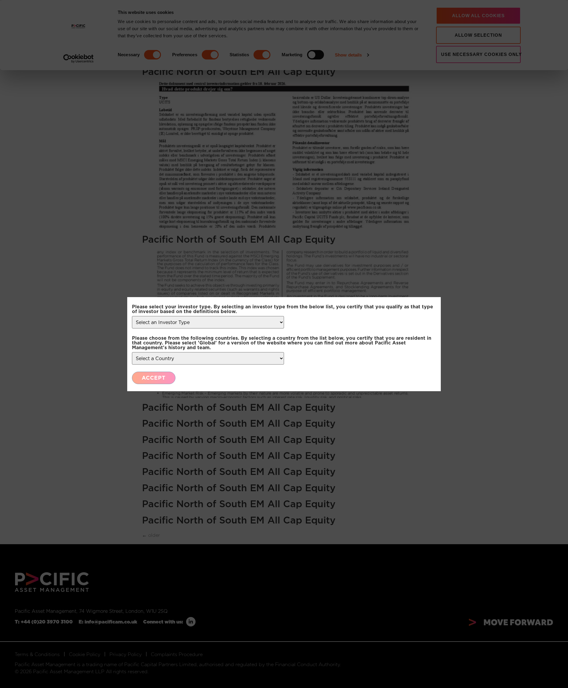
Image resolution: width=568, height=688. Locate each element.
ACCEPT (154, 377)
